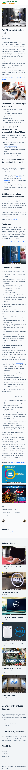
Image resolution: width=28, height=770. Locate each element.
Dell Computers (6, 512)
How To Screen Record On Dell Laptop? (12, 617)
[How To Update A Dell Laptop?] (14, 581)
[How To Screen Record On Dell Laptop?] (14, 606)
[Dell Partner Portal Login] (14, 684)
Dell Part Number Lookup (18, 462)
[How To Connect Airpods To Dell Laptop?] (14, 631)
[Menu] (25, 2)
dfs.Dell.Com (14, 219)
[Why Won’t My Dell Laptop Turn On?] (14, 555)
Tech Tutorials (16, 512)
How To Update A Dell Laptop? (10, 592)
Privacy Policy (5, 756)
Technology (6, 515)
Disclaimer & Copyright (8, 755)
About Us (4, 751)
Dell (15, 509)
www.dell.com (19, 363)
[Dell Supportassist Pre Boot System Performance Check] (14, 657)
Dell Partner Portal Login (8, 695)
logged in (10, 531)
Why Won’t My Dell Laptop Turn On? (11, 566)
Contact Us (5, 753)
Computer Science (6, 38)
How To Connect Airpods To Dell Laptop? (13, 643)
